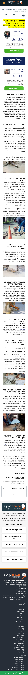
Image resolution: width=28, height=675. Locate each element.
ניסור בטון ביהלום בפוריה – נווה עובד (14, 537)
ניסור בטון (22, 329)
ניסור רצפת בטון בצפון (10, 9)
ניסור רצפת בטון (19, 9)
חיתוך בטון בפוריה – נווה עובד (14, 530)
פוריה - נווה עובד (21, 499)
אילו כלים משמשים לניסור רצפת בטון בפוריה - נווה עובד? (15, 478)
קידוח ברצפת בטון (9, 444)
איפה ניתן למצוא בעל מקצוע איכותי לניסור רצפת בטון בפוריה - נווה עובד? (14, 482)
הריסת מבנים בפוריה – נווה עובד (14, 545)
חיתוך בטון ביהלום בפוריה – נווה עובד (14, 552)
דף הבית (25, 9)
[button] (4, 2)
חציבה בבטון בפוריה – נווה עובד (14, 559)
